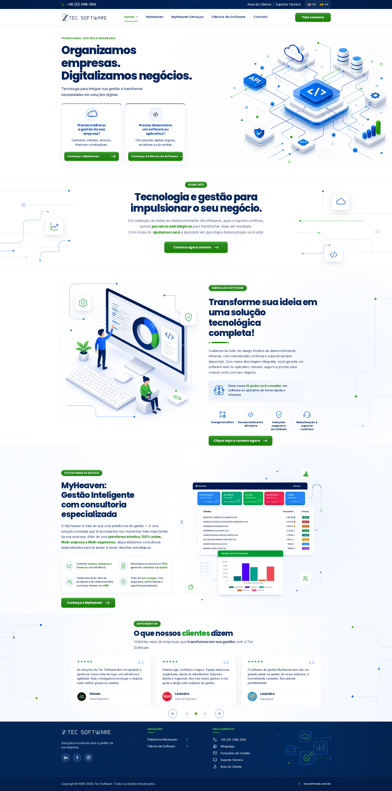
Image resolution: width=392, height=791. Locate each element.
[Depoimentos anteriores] (172, 713)
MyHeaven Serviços (188, 16)
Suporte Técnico (288, 4)
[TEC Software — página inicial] (84, 17)
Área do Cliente (259, 4)
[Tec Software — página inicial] (86, 731)
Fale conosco (313, 17)
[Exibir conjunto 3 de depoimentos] (204, 713)
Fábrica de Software (228, 16)
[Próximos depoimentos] (219, 713)
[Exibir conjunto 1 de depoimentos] (187, 713)
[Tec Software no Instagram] (88, 757)
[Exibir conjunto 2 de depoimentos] (196, 713)
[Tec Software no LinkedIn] (65, 757)
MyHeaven (154, 16)
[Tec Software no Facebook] (77, 757)
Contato (260, 16)
